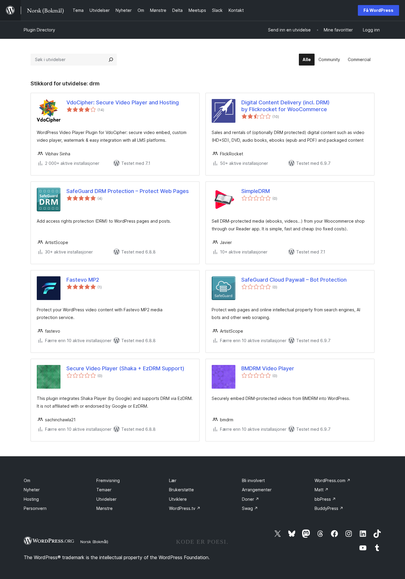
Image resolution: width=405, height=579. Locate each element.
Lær (172, 480)
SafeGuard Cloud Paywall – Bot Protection (294, 280)
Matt (322, 489)
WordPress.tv (184, 508)
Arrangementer (257, 489)
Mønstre (104, 508)
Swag (250, 508)
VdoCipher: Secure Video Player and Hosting (122, 102)
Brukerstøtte (181, 489)
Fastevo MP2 (82, 280)
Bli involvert (253, 480)
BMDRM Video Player (267, 368)
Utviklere (178, 499)
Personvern (35, 508)
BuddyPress (329, 508)
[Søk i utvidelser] (111, 60)
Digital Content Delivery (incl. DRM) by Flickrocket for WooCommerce (285, 105)
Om (27, 480)
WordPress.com (332, 480)
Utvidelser (106, 499)
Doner (250, 499)
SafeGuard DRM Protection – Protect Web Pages (127, 191)
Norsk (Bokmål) (94, 541)
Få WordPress (378, 10)
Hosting (31, 499)
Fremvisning (108, 480)
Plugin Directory (39, 29)
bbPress (325, 499)
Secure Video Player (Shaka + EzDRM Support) (125, 368)
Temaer (103, 489)
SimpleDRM (255, 191)
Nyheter (32, 489)
